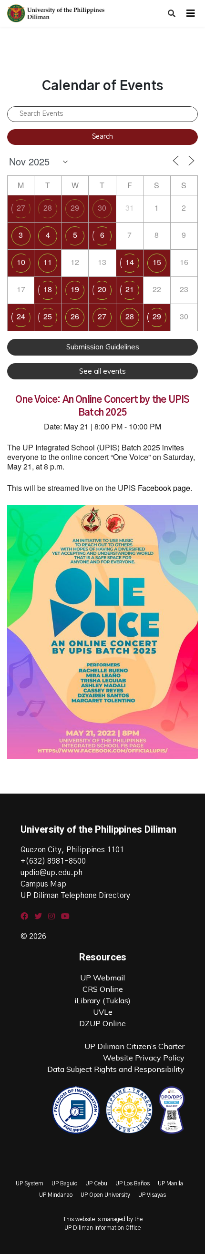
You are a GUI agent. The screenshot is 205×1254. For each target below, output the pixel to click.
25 (47, 316)
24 (21, 316)
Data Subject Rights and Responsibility (115, 1069)
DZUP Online (102, 1023)
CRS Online (102, 989)
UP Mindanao (55, 1195)
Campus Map (43, 884)
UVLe (103, 1012)
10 (21, 261)
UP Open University (105, 1195)
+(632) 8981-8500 (53, 861)
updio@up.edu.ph (51, 873)
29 (75, 207)
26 (75, 316)
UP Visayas (152, 1195)
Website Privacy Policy (143, 1057)
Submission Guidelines (102, 346)
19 (75, 289)
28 (47, 207)
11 (47, 261)
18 (47, 289)
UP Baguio (64, 1183)
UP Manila (170, 1183)
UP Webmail (102, 977)
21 (129, 289)
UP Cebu (96, 1183)
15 (157, 261)
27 (21, 207)
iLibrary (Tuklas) (102, 1000)
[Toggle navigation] (190, 13)
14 (129, 261)
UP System (29, 1183)
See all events (102, 371)
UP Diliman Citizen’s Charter (134, 1046)
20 (102, 289)
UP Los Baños (132, 1183)
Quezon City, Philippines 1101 (72, 850)
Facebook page (164, 487)
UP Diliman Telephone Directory (75, 895)
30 (102, 207)
